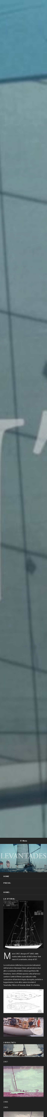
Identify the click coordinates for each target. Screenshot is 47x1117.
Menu (24, 841)
